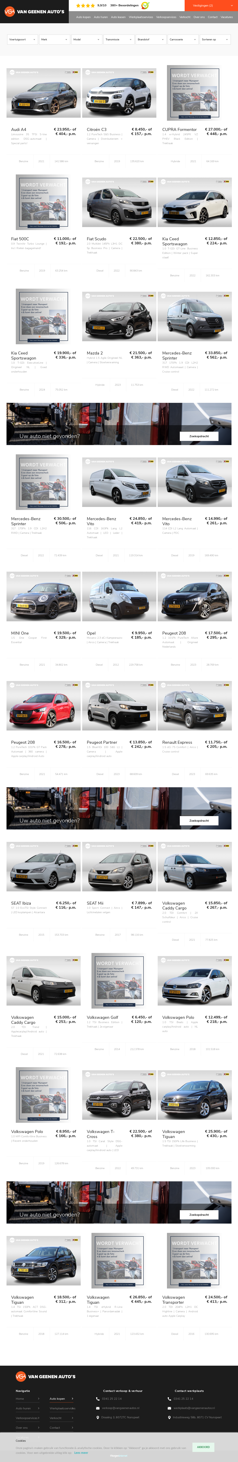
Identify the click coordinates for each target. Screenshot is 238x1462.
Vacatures (227, 17)
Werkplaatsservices (141, 17)
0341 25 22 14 (112, 1399)
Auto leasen (118, 17)
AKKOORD (203, 1447)
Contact (213, 17)
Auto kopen (83, 17)
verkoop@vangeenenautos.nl (121, 1408)
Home (20, 1399)
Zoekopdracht (199, 436)
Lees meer (81, 1453)
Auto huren (101, 17)
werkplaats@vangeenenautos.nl (195, 1408)
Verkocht (184, 17)
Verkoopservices (166, 17)
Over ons (199, 17)
